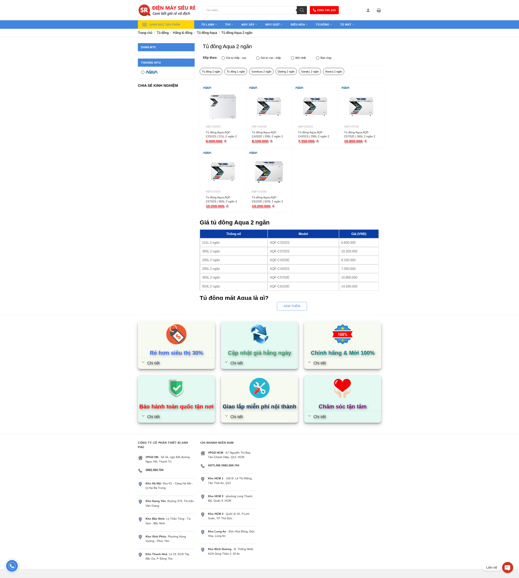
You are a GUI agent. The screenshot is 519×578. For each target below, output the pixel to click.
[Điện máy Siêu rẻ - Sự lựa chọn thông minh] (167, 10)
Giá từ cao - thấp (271, 57)
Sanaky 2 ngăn (310, 71)
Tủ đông (322, 24)
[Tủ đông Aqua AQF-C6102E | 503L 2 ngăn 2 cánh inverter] (269, 171)
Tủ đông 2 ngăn (211, 71)
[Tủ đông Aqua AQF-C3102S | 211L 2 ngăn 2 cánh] (223, 106)
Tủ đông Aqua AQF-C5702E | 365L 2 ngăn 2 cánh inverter (359, 134)
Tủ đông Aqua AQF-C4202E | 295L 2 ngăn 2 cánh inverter (267, 134)
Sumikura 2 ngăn (261, 71)
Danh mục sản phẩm (164, 24)
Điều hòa (298, 24)
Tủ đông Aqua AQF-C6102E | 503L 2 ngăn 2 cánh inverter (267, 199)
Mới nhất (300, 57)
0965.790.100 (326, 10)
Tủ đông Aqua (207, 32)
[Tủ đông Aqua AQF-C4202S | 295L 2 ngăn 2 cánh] (315, 106)
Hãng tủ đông (182, 32)
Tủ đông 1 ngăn (236, 71)
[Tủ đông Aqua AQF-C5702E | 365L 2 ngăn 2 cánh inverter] (361, 106)
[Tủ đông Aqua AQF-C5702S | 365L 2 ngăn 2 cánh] (223, 171)
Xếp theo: (210, 57)
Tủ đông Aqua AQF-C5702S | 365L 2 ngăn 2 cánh (221, 199)
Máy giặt (272, 24)
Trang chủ (145, 32)
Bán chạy (326, 57)
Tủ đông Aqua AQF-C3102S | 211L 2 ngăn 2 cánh (221, 134)
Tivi (228, 24)
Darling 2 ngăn (286, 71)
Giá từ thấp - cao (236, 57)
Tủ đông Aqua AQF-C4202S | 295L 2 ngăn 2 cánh (313, 134)
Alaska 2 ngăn (333, 71)
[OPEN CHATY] (507, 567)
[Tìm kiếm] (302, 10)
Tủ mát (346, 24)
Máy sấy (248, 24)
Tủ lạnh (207, 24)
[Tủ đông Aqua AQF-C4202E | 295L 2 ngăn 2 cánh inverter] (269, 106)
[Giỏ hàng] (378, 10)
